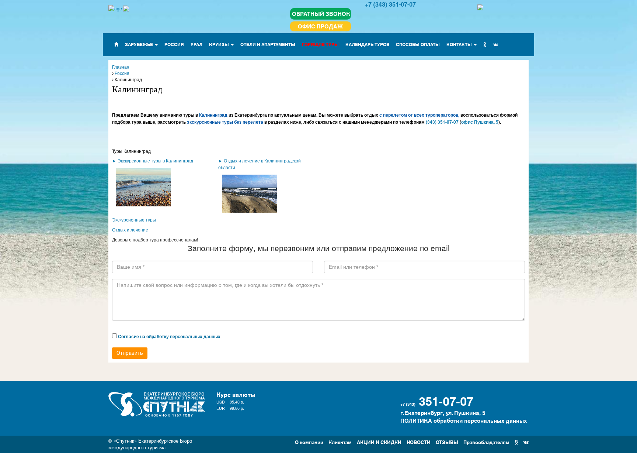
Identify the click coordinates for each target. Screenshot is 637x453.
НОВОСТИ (419, 441)
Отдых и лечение (130, 229)
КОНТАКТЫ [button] (459, 44)
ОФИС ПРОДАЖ (320, 26)
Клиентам (340, 441)
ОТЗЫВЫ (447, 441)
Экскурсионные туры (134, 219)
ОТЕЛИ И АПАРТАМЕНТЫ (267, 44)
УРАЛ (196, 44)
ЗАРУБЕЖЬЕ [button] (139, 44)
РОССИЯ (174, 44)
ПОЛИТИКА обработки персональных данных (463, 420)
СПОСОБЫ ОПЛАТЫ (418, 44)
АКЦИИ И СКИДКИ (379, 441)
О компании (309, 441)
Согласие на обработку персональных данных (169, 336)
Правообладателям (486, 441)
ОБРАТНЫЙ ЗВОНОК (321, 13)
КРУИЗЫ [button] (219, 44)
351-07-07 (446, 400)
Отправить (129, 353)
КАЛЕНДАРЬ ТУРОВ (367, 44)
